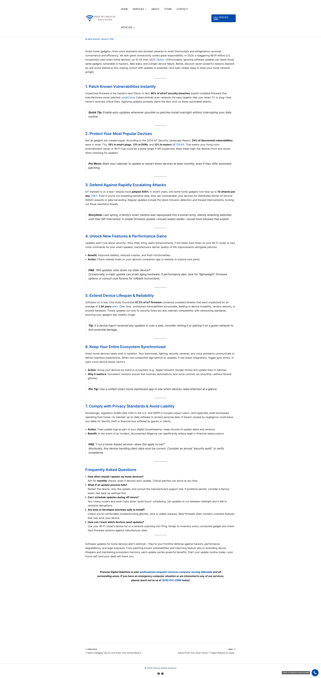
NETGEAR (178, 144)
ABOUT (155, 9)
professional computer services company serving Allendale (176, 571)
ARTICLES (126, 27)
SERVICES (138, 9)
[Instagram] (162, 673)
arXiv (115, 306)
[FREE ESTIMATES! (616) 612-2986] (315, 672)
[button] (145, 9)
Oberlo (160, 59)
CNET (94, 195)
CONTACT (182, 9)
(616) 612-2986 (171, 580)
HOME (124, 9)
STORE (168, 9)
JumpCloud (128, 97)
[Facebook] (158, 673)
